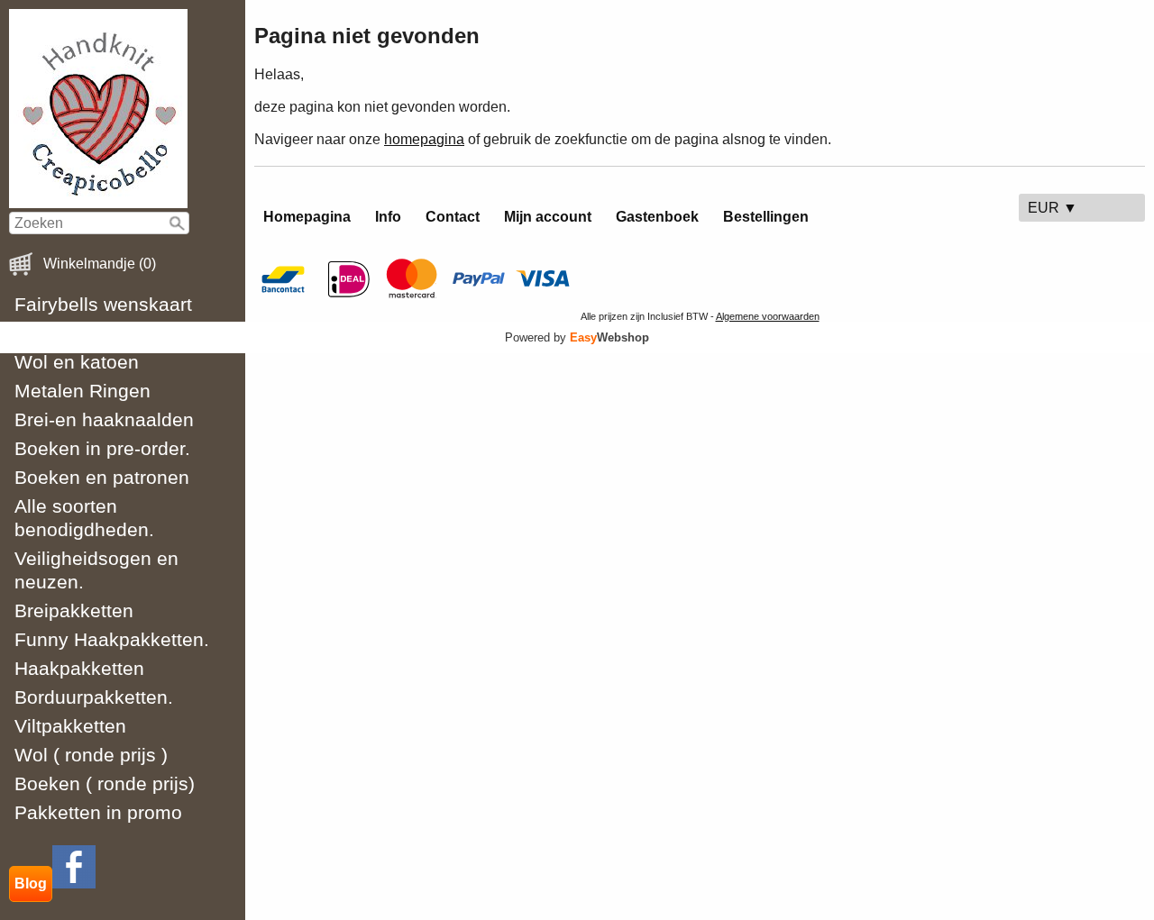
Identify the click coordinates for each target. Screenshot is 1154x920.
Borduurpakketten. (93, 697)
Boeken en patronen (101, 477)
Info (388, 216)
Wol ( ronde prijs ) (91, 754)
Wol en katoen (76, 361)
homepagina (424, 139)
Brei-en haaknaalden (104, 419)
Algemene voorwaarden (768, 316)
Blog (30, 883)
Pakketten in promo (98, 812)
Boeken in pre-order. (102, 448)
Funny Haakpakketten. (111, 639)
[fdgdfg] (74, 883)
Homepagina (307, 216)
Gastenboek (657, 216)
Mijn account (547, 216)
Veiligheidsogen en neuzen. (96, 570)
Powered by (577, 337)
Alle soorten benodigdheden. (84, 518)
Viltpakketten (70, 725)
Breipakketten (73, 610)
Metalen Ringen (82, 390)
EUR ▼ (1052, 207)
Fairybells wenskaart (103, 304)
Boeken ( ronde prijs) (104, 783)
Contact (453, 216)
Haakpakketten (79, 668)
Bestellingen (766, 216)
